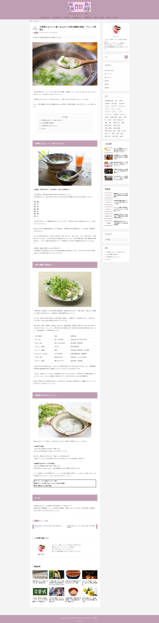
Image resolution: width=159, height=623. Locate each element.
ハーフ (120, 111)
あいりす (41, 554)
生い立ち (124, 130)
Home (63, 617)
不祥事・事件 (113, 117)
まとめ (44, 128)
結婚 (118, 133)
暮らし (36, 32)
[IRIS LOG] (79, 7)
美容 (122, 133)
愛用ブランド (116, 122)
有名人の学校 (108, 128)
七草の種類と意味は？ (48, 123)
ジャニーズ (109, 74)
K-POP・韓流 (109, 70)
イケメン (107, 109)
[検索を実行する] (126, 57)
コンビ (113, 109)
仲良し (120, 117)
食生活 (46, 520)
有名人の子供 (116, 125)
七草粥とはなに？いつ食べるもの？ (52, 120)
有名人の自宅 (108, 130)
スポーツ (108, 77)
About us (80, 617)
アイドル (107, 106)
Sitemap (74, 617)
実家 (106, 122)
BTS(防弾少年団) (109, 100)
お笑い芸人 (114, 103)
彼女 (110, 122)
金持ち (121, 136)
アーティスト (122, 106)
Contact (68, 617)
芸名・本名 (107, 136)
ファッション (108, 114)
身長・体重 (115, 136)
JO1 (116, 100)
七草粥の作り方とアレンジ (49, 125)
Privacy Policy (87, 617)
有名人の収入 (108, 125)
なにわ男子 (121, 103)
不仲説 (106, 117)
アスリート (114, 106)
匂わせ (109, 120)
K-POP (121, 100)
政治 (107, 80)
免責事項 (95, 617)
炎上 (114, 130)
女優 (114, 120)
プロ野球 (115, 114)
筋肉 (113, 133)
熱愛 (119, 130)
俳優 (125, 117)
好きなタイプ (120, 120)
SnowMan (107, 103)
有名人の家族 (116, 128)
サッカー (119, 109)
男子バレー (107, 133)
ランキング (122, 114)
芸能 (107, 87)
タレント (114, 111)
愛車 (123, 122)
